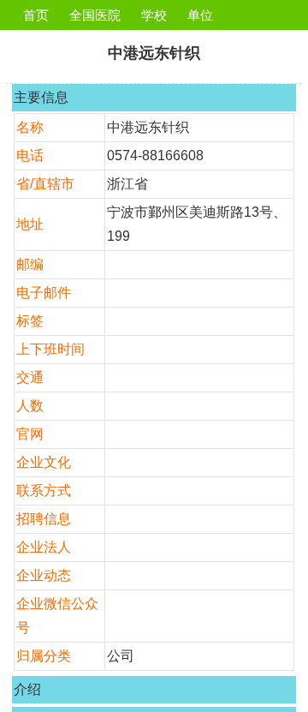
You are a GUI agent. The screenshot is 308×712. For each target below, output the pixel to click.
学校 (154, 15)
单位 (200, 15)
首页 (36, 15)
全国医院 (95, 15)
